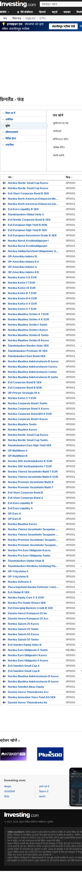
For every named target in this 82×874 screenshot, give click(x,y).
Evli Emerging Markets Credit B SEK (30, 608)
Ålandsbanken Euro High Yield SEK (30, 445)
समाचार (66, 12)
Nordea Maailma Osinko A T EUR (28, 314)
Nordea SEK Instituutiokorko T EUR (30, 466)
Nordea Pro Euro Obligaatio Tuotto (29, 555)
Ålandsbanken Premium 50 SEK (28, 350)
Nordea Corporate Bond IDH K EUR (30, 413)
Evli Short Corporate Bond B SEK (28, 193)
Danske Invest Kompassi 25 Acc (28, 618)
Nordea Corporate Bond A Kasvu (28, 408)
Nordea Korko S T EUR (22, 398)
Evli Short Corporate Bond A (25, 497)
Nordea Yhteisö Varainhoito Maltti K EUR (33, 476)
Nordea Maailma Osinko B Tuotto (28, 335)
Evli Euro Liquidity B (20, 503)
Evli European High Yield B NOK (27, 225)
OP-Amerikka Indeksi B (22, 256)
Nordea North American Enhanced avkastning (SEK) (33, 204)
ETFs (43, 18)
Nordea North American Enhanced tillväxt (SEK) (33, 198)
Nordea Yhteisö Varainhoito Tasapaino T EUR (33, 529)
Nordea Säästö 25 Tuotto (23, 629)
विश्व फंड (16, 18)
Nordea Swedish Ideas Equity (26, 686)
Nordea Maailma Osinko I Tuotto (27, 324)
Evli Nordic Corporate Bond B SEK (29, 219)
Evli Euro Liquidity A (20, 508)
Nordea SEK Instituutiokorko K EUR (30, 461)
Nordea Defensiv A (19, 581)
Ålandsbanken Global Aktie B (26, 560)
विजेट (6, 796)
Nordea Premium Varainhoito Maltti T (30, 487)
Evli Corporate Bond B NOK (25, 387)
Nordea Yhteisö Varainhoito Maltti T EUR (33, 471)
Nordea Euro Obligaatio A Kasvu (28, 660)
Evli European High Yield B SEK (27, 230)
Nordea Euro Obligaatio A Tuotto (28, 650)
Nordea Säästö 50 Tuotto (23, 639)
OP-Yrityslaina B (18, 576)
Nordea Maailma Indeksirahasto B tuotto (33, 377)
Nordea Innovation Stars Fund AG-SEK (32, 697)
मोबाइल (7, 786)
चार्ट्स (54, 12)
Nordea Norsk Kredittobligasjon (27, 246)
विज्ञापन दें (43, 791)
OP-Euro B (14, 518)
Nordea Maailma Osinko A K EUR (28, 319)
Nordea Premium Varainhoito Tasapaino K (33, 539)
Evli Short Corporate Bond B (25, 492)
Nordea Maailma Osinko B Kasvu (28, 340)
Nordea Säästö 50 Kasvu (23, 634)
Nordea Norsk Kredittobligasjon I (28, 240)
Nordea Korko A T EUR (22, 309)
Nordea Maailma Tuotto (22, 424)
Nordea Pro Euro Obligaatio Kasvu (29, 550)
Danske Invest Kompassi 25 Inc (27, 613)
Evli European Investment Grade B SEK (32, 235)
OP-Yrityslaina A (18, 571)
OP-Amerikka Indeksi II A (23, 261)
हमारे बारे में (44, 786)
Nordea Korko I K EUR (22, 288)
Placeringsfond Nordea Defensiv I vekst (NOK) (33, 587)
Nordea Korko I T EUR (21, 282)
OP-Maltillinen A (18, 450)
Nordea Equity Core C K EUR (26, 597)
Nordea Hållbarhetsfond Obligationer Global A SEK (33, 251)
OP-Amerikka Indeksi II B (23, 272)
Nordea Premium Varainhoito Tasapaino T (33, 545)
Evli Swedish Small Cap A (24, 665)
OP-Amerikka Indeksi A (22, 267)
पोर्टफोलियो (9, 791)
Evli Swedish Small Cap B (24, 671)
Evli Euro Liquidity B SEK (23, 209)
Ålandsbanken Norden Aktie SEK (28, 345)
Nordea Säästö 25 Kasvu (23, 623)
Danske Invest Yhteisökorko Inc (27, 702)
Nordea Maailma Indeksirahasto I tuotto (32, 371)
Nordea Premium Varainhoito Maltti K (31, 482)
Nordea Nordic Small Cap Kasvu (28, 183)
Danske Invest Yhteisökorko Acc (28, 692)
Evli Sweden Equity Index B (25, 644)
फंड (5, 18)
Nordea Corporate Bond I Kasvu (28, 419)
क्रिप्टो (42, 12)
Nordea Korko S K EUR (22, 277)
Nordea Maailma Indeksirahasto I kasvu (32, 366)
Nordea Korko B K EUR (22, 298)
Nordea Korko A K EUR (22, 303)
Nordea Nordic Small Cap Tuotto (28, 440)
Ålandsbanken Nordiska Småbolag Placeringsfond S (33, 566)
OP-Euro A (14, 513)
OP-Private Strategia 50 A (24, 392)
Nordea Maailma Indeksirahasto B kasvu (33, 361)
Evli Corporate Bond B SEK (25, 382)
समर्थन (42, 796)
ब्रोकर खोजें (8, 740)
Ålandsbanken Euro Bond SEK (27, 356)
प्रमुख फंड (30, 18)
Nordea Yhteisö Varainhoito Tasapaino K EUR (33, 534)
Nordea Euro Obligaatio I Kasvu (27, 655)
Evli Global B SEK (19, 592)
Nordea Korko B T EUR (22, 293)
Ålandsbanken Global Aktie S (26, 214)
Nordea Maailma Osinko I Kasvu (28, 329)
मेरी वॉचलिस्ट (26, 12)
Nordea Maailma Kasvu (22, 429)
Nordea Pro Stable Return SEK (27, 602)
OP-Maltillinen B (18, 455)
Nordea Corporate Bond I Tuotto (27, 403)
